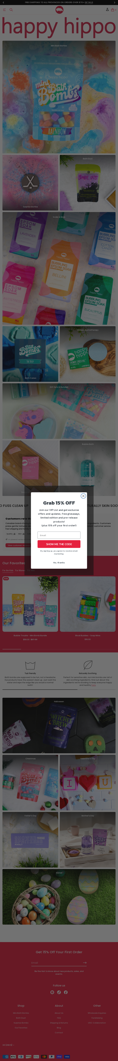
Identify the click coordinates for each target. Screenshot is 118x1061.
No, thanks (59, 562)
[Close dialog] (83, 495)
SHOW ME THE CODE (59, 544)
